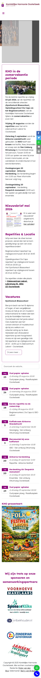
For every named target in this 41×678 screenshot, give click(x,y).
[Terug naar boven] (37, 673)
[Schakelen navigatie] (3, 13)
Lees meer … (14, 352)
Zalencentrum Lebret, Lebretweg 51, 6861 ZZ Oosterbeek (16, 284)
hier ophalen (29, 224)
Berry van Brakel (28, 671)
